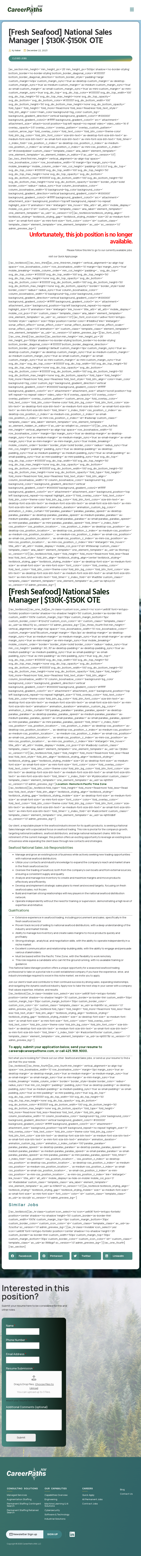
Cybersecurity (52, 1510)
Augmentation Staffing (19, 1499)
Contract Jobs (90, 1504)
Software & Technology (57, 1514)
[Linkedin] (72, 1534)
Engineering (51, 1499)
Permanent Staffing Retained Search (23, 1511)
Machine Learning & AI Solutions (56, 1505)
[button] (23, 1256)
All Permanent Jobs (92, 1499)
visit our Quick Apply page (63, 256)
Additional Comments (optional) (27, 1407)
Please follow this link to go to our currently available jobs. (99, 250)
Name (10, 1326)
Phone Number (16, 1340)
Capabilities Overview (56, 1495)
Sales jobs (86, 1058)
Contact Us (126, 1494)
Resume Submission (20, 1368)
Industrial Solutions (55, 1519)
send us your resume (108, 1058)
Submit (21, 1437)
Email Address (16, 1354)
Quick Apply (88, 1495)
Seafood (70, 1058)
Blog (122, 1489)
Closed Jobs (19, 58)
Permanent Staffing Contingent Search (24, 1505)
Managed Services (17, 1495)
